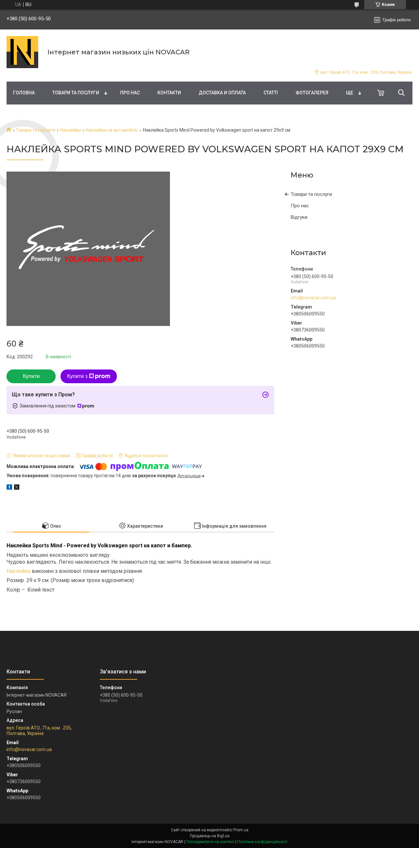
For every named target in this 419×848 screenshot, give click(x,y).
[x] (16, 488)
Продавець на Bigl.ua (209, 836)
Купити (31, 376)
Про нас (130, 92)
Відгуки (299, 217)
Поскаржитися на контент (210, 841)
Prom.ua (240, 830)
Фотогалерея (312, 92)
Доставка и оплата (222, 92)
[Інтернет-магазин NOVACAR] (23, 52)
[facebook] (9, 488)
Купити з (77, 376)
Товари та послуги (75, 92)
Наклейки (70, 130)
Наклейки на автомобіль (111, 130)
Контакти (169, 92)
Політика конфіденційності (262, 841)
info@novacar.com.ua (313, 297)
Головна (24, 92)
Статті (271, 92)
